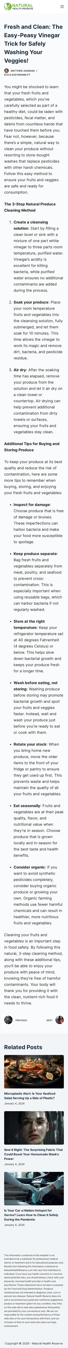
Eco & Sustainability (17, 74)
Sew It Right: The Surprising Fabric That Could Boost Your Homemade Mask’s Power (33, 1154)
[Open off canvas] (62, 6)
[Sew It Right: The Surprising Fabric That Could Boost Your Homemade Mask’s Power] (34, 1128)
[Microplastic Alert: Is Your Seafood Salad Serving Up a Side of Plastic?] (34, 1071)
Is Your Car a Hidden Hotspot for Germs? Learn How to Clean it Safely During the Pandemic (31, 1215)
